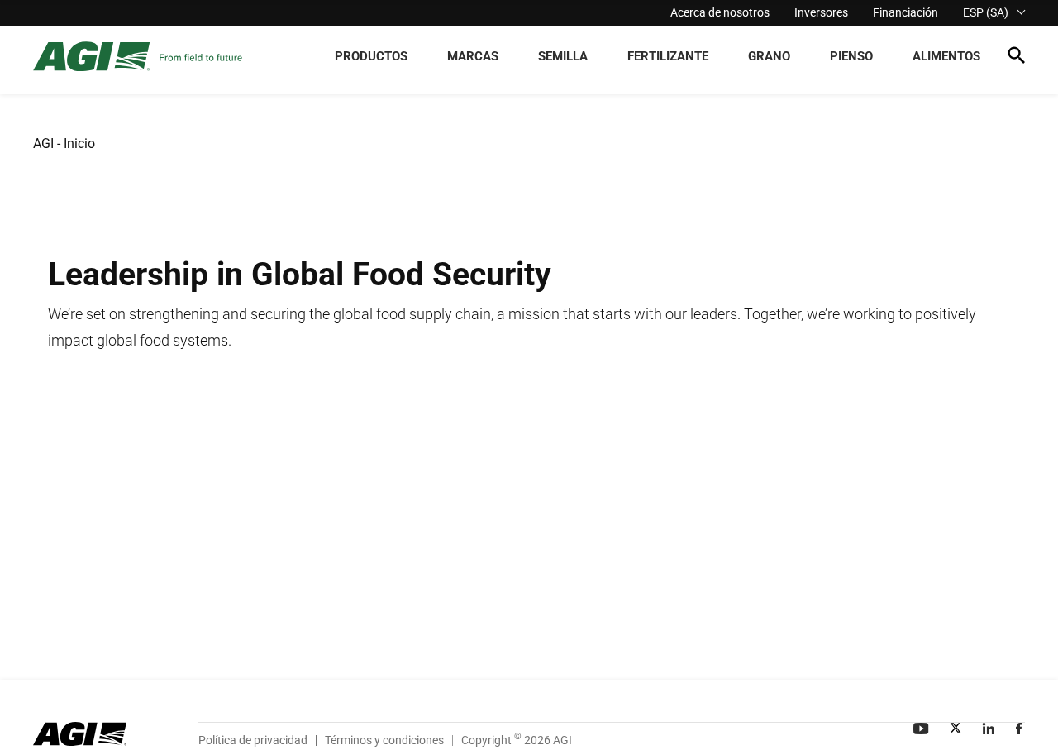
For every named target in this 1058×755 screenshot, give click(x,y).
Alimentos (946, 56)
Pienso (851, 56)
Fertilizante (667, 56)
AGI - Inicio (64, 143)
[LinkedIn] (990, 728)
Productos (371, 56)
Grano (769, 56)
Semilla (563, 56)
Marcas (472, 56)
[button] (1016, 58)
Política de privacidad (252, 740)
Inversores (821, 12)
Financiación (905, 12)
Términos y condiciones (384, 740)
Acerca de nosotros (720, 12)
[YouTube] (922, 728)
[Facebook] (1020, 728)
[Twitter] (957, 728)
